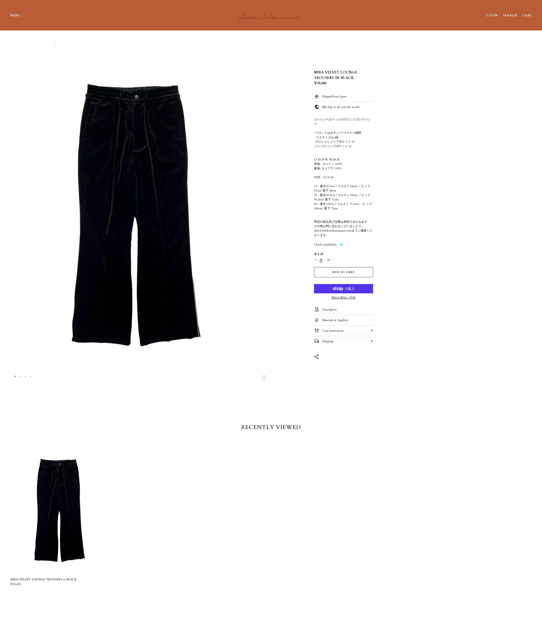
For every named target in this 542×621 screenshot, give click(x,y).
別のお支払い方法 (343, 297)
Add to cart (343, 272)
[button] (261, 45)
